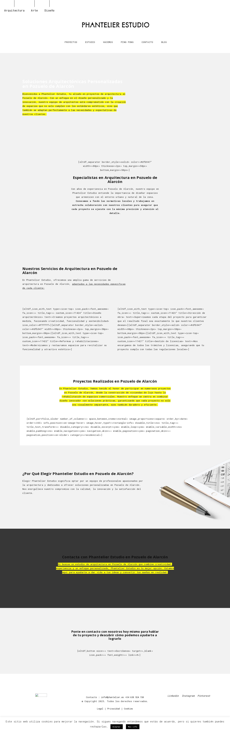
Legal (100, 708)
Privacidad (113, 708)
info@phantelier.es (112, 697)
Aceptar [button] (116, 726)
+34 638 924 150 (134, 697)
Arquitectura (14, 10)
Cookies (128, 708)
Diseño (49, 10)
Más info (132, 726)
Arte (34, 10)
